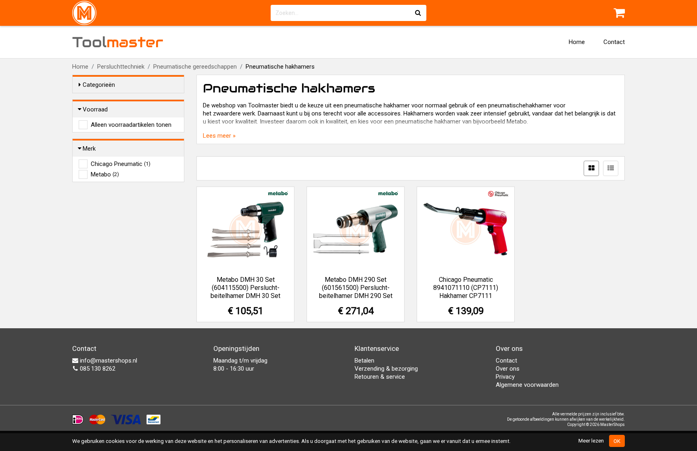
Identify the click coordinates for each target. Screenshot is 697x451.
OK (617, 441)
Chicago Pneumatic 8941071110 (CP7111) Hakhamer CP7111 (465, 288)
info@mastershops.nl (107, 360)
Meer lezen (591, 440)
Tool (117, 42)
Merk (89, 148)
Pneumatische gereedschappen (195, 66)
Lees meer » (219, 135)
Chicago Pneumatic (120, 164)
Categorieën (99, 84)
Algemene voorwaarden (527, 384)
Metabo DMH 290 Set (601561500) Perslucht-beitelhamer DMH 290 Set (355, 288)
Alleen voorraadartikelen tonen (131, 124)
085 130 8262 (96, 368)
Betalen (364, 360)
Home (577, 42)
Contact (614, 42)
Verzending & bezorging (386, 368)
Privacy (505, 376)
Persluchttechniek (120, 66)
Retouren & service (380, 376)
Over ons (508, 368)
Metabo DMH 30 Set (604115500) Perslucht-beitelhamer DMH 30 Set (245, 288)
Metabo (105, 174)
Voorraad (95, 109)
